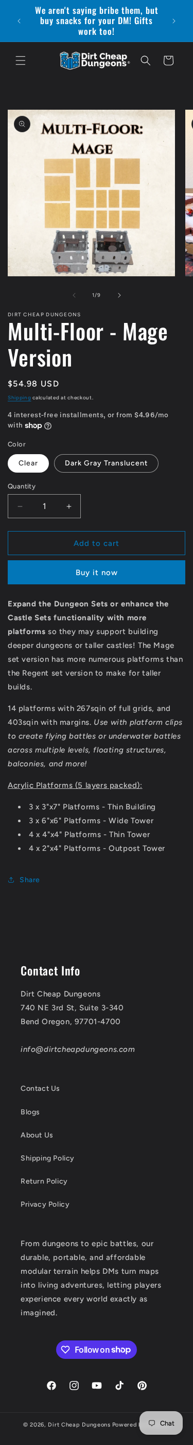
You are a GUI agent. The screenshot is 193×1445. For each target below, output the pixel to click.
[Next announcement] (174, 21)
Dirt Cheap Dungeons (79, 1424)
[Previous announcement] (19, 21)
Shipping (19, 397)
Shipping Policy (48, 1158)
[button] (20, 60)
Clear (28, 463)
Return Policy (44, 1181)
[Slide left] (74, 295)
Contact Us (40, 1088)
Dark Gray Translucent (106, 463)
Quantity (22, 486)
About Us (37, 1135)
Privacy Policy (45, 1204)
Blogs (30, 1112)
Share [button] (30, 880)
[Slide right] (119, 295)
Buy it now (97, 572)
